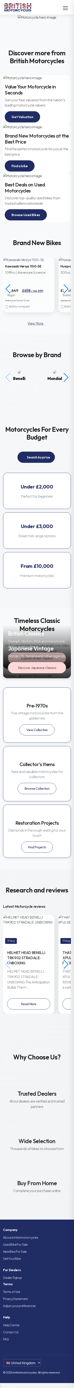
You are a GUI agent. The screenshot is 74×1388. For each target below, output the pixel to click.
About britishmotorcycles (20, 1237)
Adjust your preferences (19, 1306)
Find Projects (37, 847)
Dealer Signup (12, 1277)
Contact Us (10, 1332)
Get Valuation (22, 117)
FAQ (6, 1339)
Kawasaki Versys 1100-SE (23, 266)
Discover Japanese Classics (37, 668)
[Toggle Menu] (65, 8)
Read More (28, 1004)
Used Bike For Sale (15, 1244)
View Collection (37, 730)
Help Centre (11, 1325)
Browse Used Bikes (26, 215)
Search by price (38, 457)
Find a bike (20, 166)
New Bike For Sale (15, 1251)
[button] (66, 289)
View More (36, 323)
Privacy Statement (15, 1299)
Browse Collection (36, 788)
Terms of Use (11, 1292)
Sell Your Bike (12, 1258)
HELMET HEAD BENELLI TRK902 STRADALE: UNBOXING (26, 957)
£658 (32, 290)
